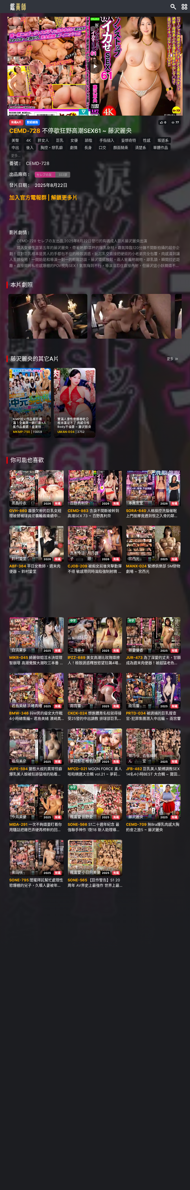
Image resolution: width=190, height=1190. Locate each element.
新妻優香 (135, 650)
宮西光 (133, 558)
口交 (102, 147)
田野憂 (87, 816)
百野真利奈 (79, 503)
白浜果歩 (19, 650)
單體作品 (160, 147)
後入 (30, 147)
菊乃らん (133, 758)
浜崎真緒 (34, 705)
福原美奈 (19, 761)
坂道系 (163, 140)
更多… (15, 156)
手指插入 (106, 140)
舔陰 (88, 140)
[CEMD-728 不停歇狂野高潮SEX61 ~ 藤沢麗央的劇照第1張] (47, 316)
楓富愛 (75, 816)
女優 (74, 140)
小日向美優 (91, 872)
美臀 (15, 140)
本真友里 (135, 503)
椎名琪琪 (93, 761)
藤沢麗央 (135, 816)
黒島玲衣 (19, 503)
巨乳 (59, 140)
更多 (170, 359)
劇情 (73, 147)
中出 (15, 147)
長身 (88, 147)
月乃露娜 (92, 556)
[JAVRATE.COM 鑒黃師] (17, 6)
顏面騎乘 (120, 147)
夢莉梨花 (77, 761)
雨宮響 (75, 705)
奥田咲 (17, 872)
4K (28, 140)
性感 (146, 140)
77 (177, 122)
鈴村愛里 (19, 558)
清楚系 (140, 147)
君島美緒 (19, 705)
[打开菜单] (184, 6)
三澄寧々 (77, 650)
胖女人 (43, 140)
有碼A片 (16, 122)
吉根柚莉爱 (149, 758)
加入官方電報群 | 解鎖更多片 (43, 197)
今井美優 (19, 816)
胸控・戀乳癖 (52, 147)
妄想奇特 (128, 140)
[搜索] (173, 6)
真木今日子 (77, 556)
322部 (63, 174)
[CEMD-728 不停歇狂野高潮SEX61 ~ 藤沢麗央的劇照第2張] (131, 316)
